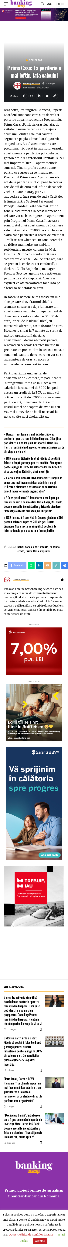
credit (20, 551)
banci (20, 547)
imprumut (45, 551)
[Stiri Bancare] (21, 4)
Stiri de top (35, 60)
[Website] (62, 579)
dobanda (55, 547)
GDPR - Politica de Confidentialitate (31, 1234)
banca (28, 547)
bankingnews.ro (31, 83)
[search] (42, 4)
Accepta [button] (40, 1240)
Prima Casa (32, 551)
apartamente (40, 547)
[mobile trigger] (7, 4)
